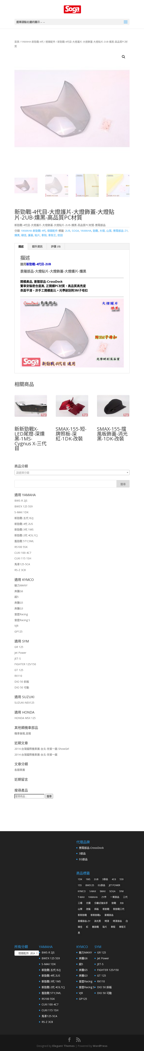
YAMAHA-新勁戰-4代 (32, 41)
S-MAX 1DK (21, 512)
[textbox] (72, 472)
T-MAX (81, 897)
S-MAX (92, 891)
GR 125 (18, 647)
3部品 (82, 853)
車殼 (44, 235)
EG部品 (83, 859)
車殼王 (52, 235)
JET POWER (114, 885)
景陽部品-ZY (120, 230)
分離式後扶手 (101, 903)
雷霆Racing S (22, 620)
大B (122, 903)
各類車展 (19, 770)
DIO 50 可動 (21, 687)
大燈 (102, 230)
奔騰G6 (18, 591)
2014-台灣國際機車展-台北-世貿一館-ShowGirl (41, 748)
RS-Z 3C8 (20, 570)
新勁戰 (106, 909)
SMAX (103, 891)
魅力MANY (20, 585)
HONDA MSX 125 (25, 718)
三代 (125, 897)
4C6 (114, 879)
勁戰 (95, 230)
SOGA (75, 230)
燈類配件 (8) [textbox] (25, 953)
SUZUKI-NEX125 (24, 702)
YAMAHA (85, 230)
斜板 (96, 909)
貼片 (37, 235)
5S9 (121, 879)
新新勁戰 (82, 915)
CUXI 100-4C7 (22, 552)
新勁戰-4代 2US (23, 524)
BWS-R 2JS (20, 500)
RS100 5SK (21, 547)
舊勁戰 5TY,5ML (24, 541)
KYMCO (82, 891)
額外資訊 (37, 246)
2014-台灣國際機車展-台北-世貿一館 (35, 754)
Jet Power (20, 652)
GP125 (18, 631)
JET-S (17, 658)
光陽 (88, 903)
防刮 (60, 235)
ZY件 (103, 897)
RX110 (18, 676)
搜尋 (49, 796)
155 (80, 885)
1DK (80, 879)
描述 (21, 246)
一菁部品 (114, 897)
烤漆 (107, 921)
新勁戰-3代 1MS (24, 529)
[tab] (21, 246)
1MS (88, 879)
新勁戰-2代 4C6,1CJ (26, 535)
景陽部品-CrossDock (91, 848)
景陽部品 (108, 915)
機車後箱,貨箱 (22, 733)
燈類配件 (50, 41)
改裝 (88, 909)
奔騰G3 (18, 608)
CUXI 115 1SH (22, 558)
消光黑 (97, 921)
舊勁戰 (95, 927)
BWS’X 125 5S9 (23, 506)
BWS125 (90, 885)
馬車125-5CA (22, 564)
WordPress (100, 1046)
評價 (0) (56, 246)
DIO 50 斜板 (21, 681)
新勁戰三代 (118, 909)
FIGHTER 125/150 (25, 664)
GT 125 (18, 670)
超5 (16, 597)
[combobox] (72, 472)
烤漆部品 (117, 921)
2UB (67, 230)
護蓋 (30, 235)
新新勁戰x (96, 915)
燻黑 (17, 235)
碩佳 (23, 235)
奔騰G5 (18, 602)
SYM (121, 891)
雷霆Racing (21, 614)
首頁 (16, 41)
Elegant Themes (63, 1046)
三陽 (80, 903)
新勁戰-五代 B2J (23, 518)
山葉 (109, 230)
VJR (16, 625)
